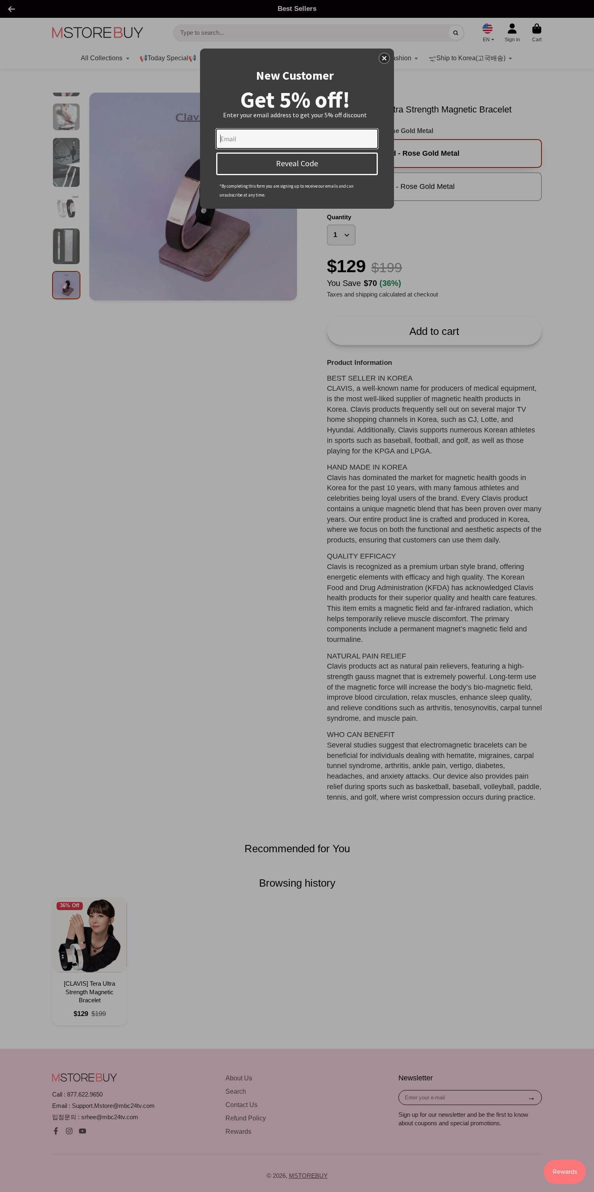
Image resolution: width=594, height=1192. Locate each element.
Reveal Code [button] (297, 163)
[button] (384, 58)
